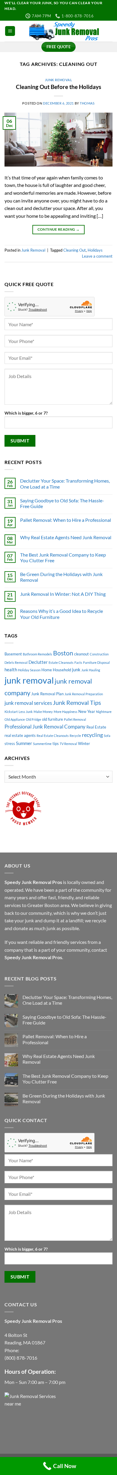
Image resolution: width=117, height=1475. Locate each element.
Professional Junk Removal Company (45, 726)
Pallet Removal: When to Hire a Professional (65, 520)
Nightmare (104, 712)
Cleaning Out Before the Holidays (58, 86)
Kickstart (11, 712)
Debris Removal (16, 662)
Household (62, 669)
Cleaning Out (74, 250)
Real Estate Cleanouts (53, 736)
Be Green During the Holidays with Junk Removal (61, 577)
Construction (99, 654)
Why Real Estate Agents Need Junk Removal (65, 537)
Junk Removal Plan (47, 693)
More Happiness (65, 712)
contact (99, 950)
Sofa (107, 736)
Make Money (43, 712)
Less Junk (26, 712)
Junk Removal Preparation (83, 694)
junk (76, 669)
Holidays (95, 250)
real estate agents (20, 735)
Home (46, 669)
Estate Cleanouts (61, 662)
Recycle (75, 736)
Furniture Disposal (96, 662)
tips (55, 743)
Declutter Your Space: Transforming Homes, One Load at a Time (65, 483)
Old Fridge (33, 719)
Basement (13, 654)
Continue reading (59, 229)
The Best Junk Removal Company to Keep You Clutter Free (63, 557)
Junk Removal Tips (77, 702)
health (10, 669)
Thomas (87, 103)
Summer (24, 743)
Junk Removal (58, 80)
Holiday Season (29, 670)
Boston (63, 653)
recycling (92, 735)
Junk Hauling (90, 670)
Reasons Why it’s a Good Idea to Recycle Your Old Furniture (61, 613)
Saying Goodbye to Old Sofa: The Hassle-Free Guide (62, 503)
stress (9, 743)
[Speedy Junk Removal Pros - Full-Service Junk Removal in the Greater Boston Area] (64, 31)
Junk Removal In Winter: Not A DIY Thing (63, 594)
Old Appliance (14, 719)
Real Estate (96, 727)
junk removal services (28, 703)
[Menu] (10, 31)
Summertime (42, 744)
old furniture (52, 719)
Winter (84, 743)
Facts (78, 662)
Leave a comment (97, 256)
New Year (86, 711)
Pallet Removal (75, 719)
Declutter (38, 662)
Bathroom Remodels (37, 654)
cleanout (81, 654)
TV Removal (68, 744)
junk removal (29, 680)
